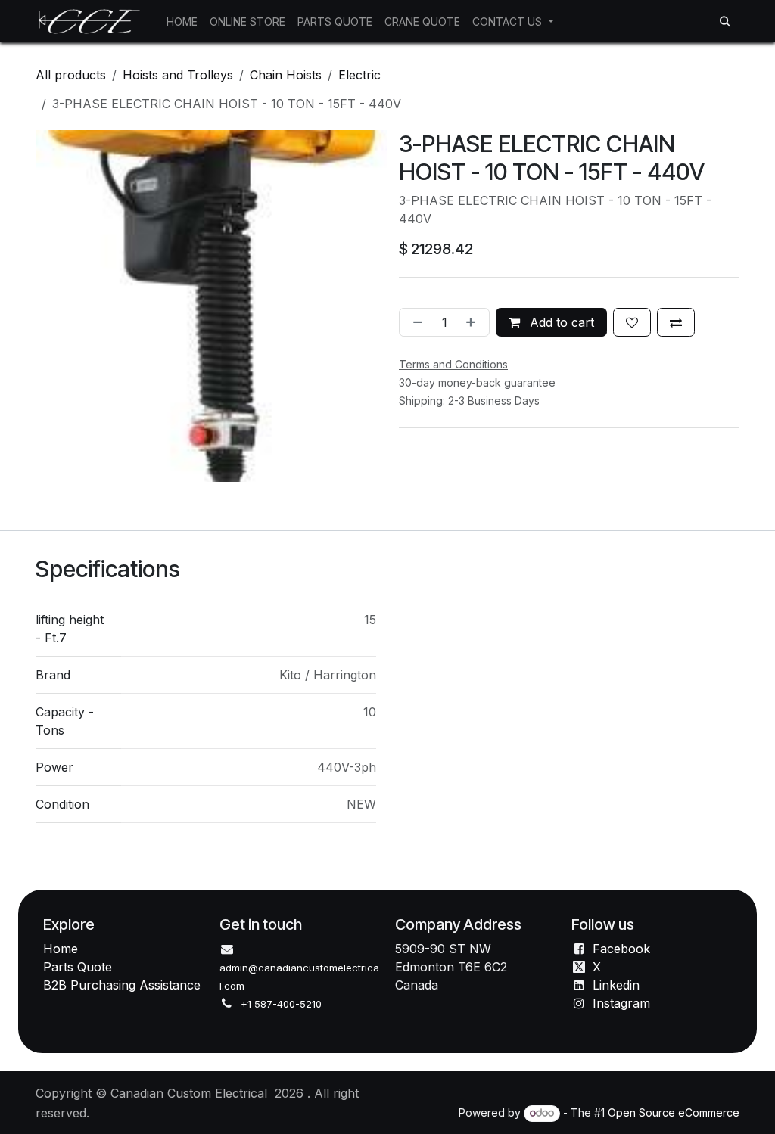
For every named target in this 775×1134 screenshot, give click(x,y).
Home (60, 948)
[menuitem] (182, 22)
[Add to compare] (676, 322)
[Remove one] (415, 322)
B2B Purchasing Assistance (122, 985)
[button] (725, 21)
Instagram (621, 1003)
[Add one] (474, 322)
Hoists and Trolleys (178, 74)
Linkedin (616, 985)
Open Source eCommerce (673, 1112)
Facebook (621, 948)
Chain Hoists (286, 74)
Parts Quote (77, 966)
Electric (359, 74)
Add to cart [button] (560, 322)
